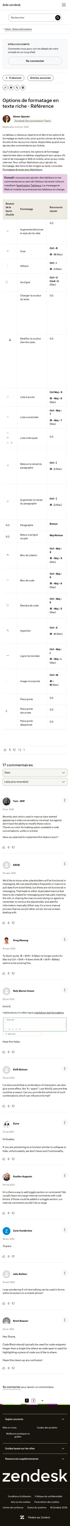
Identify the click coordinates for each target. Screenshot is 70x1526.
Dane (16, 1123)
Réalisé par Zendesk (39, 1517)
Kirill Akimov (20, 1069)
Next (42, 1400)
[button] (32, 1419)
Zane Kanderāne (22, 1230)
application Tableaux (29, 185)
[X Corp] (17, 87)
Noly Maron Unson (23, 990)
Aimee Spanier (21, 116)
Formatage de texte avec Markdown (22, 169)
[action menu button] (64, 800)
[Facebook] (11, 87)
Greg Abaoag (20, 940)
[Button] (5, 750)
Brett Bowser (20, 1320)
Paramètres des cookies (46, 1502)
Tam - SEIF (19, 801)
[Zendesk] (35, 1475)
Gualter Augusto (22, 1176)
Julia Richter (20, 1274)
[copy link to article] (5, 87)
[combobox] (35, 773)
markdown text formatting (49, 1012)
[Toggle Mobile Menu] (63, 5)
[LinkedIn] (22, 87)
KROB (16, 865)
